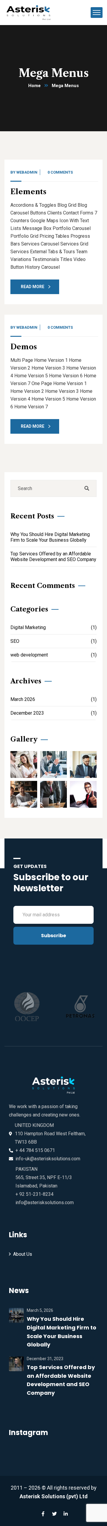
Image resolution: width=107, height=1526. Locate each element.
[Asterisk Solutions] (30, 12)
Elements (28, 191)
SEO (53, 641)
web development (53, 655)
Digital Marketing (53, 627)
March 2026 (53, 699)
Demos (23, 346)
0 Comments (60, 172)
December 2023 (53, 713)
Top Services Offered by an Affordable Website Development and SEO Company (53, 556)
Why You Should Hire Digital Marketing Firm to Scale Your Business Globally (50, 537)
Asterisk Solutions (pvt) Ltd (54, 1496)
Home (34, 85)
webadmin (26, 172)
